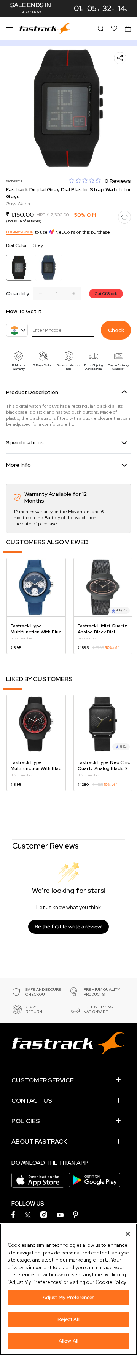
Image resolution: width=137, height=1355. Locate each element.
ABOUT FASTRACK (39, 1141)
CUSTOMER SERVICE (42, 1080)
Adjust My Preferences (69, 1297)
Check (116, 330)
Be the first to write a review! (68, 926)
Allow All (68, 1341)
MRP (40, 215)
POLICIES (25, 1121)
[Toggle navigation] (9, 28)
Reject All (68, 1319)
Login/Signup (19, 232)
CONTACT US (31, 1101)
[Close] (127, 1234)
